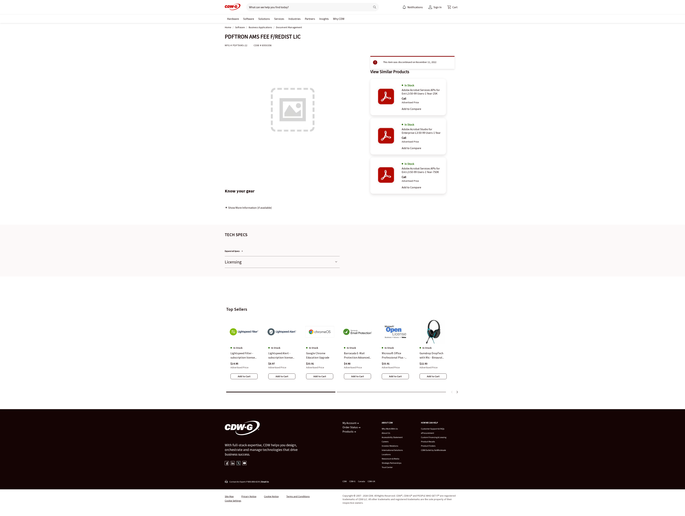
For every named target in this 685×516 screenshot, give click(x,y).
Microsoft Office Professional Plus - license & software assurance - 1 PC (393, 355)
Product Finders (428, 445)
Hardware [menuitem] (233, 19)
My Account (349, 423)
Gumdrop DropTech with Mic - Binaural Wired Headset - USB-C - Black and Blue (432, 355)
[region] (342, 352)
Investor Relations (390, 445)
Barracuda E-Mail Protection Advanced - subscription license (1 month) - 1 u (357, 355)
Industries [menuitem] (294, 19)
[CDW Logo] (232, 7)
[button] (452, 7)
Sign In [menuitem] (437, 7)
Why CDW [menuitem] (338, 19)
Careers (385, 441)
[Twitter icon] (239, 463)
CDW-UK (371, 481)
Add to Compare (411, 109)
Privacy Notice (248, 496)
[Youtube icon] (244, 463)
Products (348, 431)
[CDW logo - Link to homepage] (232, 7)
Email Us (265, 481)
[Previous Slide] (452, 392)
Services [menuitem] (279, 19)
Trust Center (387, 467)
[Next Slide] (457, 392)
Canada (361, 481)
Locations (386, 454)
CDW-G (352, 481)
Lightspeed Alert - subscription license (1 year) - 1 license (280, 355)
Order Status (350, 427)
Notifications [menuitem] (415, 7)
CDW (344, 481)
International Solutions (392, 450)
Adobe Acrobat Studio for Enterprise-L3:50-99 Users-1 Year (421, 130)
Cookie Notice (271, 496)
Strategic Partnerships (391, 463)
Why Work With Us (390, 428)
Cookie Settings (233, 500)
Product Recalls (428, 441)
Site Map (229, 496)
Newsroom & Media (390, 458)
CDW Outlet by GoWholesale (433, 450)
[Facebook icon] (227, 463)
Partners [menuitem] (310, 19)
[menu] (412, 7)
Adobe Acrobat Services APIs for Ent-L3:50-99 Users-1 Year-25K (421, 91)
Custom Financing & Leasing (433, 437)
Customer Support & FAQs (432, 428)
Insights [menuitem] (324, 19)
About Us (386, 433)
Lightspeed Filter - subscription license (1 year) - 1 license (242, 355)
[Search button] (374, 7)
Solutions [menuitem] (264, 19)
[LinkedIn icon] (233, 463)
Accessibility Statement (392, 437)
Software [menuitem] (248, 19)
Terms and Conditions (298, 496)
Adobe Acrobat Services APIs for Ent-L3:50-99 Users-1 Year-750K (421, 170)
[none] (233, 18)
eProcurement (427, 433)
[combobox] (307, 7)
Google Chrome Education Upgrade (317, 355)
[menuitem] (404, 7)
